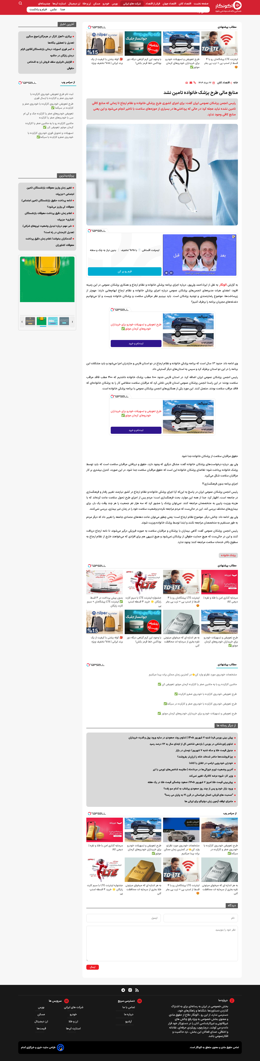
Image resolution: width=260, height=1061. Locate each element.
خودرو (106, 4)
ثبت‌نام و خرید (136, 343)
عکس (53, 9)
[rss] (137, 990)
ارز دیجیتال (74, 4)
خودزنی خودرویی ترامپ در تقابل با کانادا (211, 763)
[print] (186, 83)
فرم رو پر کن (125, 271)
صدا (63, 9)
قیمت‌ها (42, 1028)
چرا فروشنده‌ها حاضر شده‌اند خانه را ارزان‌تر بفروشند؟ (205, 757)
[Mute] (171, 273)
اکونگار (223, 285)
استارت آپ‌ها (59, 4)
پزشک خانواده (228, 555)
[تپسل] (89, 231)
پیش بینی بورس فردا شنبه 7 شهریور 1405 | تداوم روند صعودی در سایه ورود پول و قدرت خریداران (181, 738)
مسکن (97, 4)
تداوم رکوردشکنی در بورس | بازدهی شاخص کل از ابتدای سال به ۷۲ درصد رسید (191, 744)
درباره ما (128, 1014)
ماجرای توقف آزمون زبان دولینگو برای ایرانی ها (209, 801)
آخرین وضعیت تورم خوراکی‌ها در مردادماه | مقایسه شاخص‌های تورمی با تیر (193, 769)
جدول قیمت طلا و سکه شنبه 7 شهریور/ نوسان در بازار (204, 750)
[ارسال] (191, 82)
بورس (115, 4)
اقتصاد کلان (185, 4)
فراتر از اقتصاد (153, 4)
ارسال (92, 967)
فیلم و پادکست (38, 9)
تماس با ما (128, 1007)
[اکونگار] (226, 7)
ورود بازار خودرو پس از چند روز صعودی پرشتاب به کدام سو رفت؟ (198, 789)
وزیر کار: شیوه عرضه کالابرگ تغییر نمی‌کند (211, 776)
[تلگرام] (123, 990)
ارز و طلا (87, 4)
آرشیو (128, 1021)
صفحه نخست (201, 4)
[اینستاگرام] (130, 990)
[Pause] (166, 273)
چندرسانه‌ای (44, 4)
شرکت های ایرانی (132, 4)
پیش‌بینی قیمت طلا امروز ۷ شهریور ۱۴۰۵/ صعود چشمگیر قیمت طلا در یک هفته (190, 782)
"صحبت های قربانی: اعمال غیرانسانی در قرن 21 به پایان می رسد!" (198, 795)
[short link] (194, 82)
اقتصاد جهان (170, 4)
